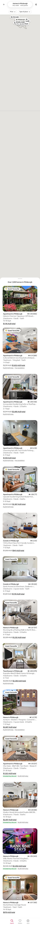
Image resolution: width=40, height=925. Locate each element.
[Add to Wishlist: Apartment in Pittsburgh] (34, 288)
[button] (9, 324)
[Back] (4, 4)
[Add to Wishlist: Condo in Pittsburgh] (34, 515)
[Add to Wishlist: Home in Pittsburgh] (34, 602)
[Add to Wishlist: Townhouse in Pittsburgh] (34, 646)
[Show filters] (36, 4)
